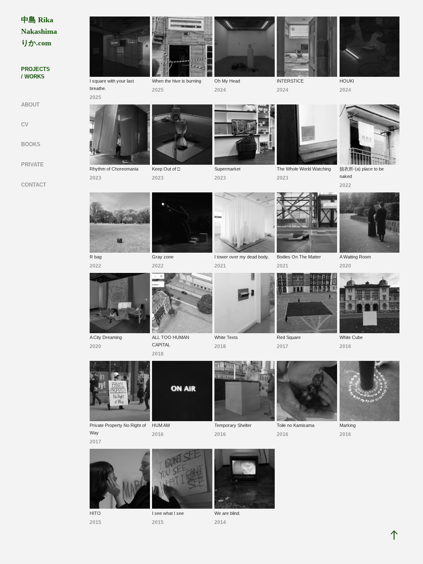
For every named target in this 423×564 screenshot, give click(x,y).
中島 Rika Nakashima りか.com (40, 31)
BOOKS (30, 144)
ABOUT (30, 105)
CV (25, 124)
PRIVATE (32, 164)
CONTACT (33, 185)
